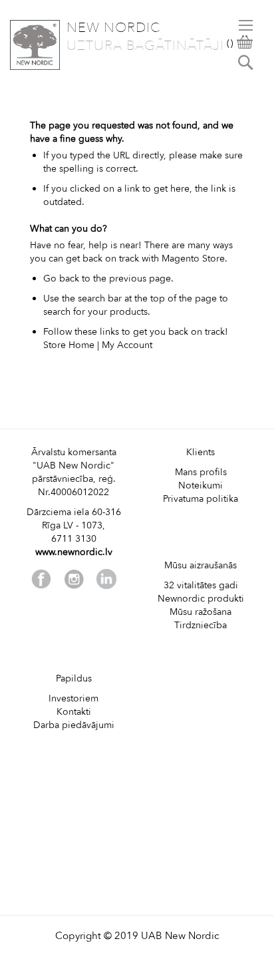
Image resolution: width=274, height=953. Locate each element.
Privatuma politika (200, 498)
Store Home (68, 345)
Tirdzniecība (200, 625)
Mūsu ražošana (200, 612)
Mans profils (201, 472)
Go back (61, 278)
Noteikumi (200, 485)
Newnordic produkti (201, 598)
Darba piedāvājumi (73, 725)
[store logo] (35, 45)
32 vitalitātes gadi (201, 585)
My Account (127, 345)
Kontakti (74, 711)
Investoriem (73, 698)
